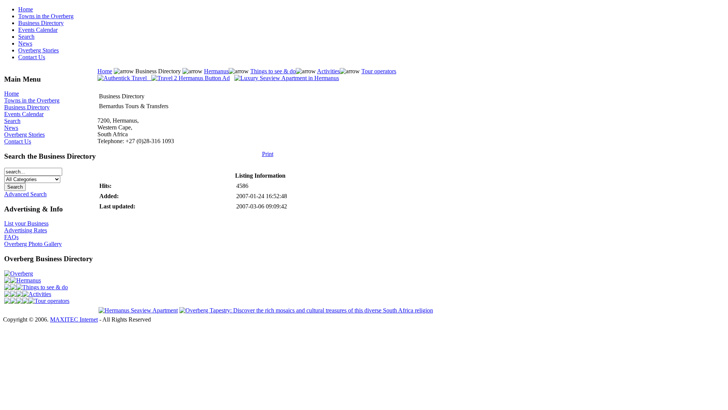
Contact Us (31, 57)
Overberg (21, 273)
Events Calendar (38, 30)
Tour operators (52, 301)
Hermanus (28, 280)
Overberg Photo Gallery (33, 244)
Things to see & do (45, 287)
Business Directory (41, 23)
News (25, 43)
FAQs (11, 237)
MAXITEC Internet (74, 319)
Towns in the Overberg (46, 16)
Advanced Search (25, 194)
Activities (39, 294)
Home (25, 9)
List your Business (26, 223)
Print (267, 154)
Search (26, 36)
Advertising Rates (25, 230)
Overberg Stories (38, 50)
